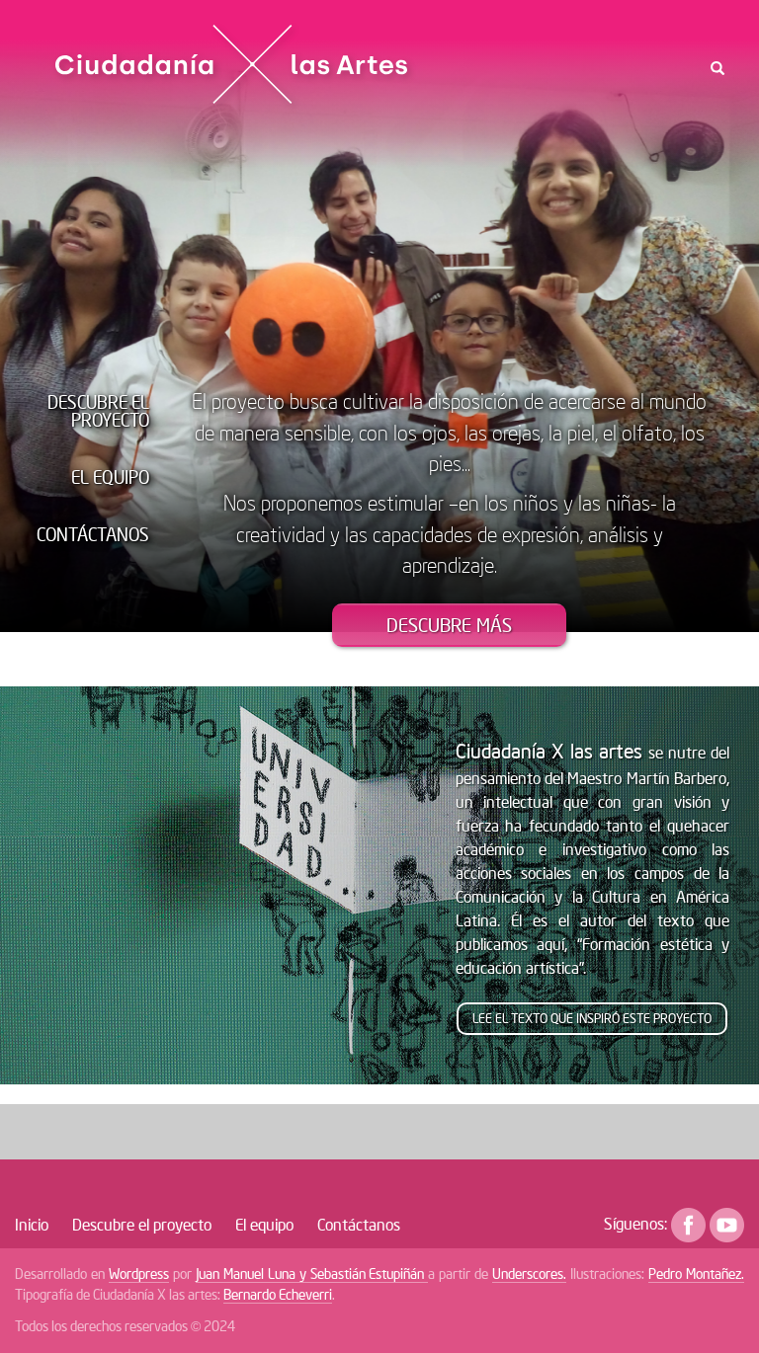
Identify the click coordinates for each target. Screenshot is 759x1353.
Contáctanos (93, 534)
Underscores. (529, 1273)
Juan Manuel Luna (247, 1273)
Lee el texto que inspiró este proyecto (592, 1018)
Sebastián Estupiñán (369, 1273)
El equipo (110, 477)
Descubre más (449, 624)
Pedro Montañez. (696, 1273)
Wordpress (139, 1273)
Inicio (31, 1224)
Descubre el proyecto (98, 411)
